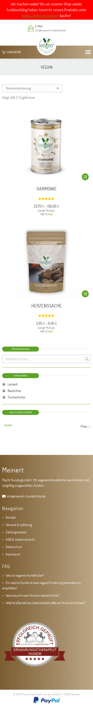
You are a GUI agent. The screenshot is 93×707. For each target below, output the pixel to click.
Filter (8, 425)
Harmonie (47, 189)
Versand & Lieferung (19, 524)
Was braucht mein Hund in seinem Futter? (32, 595)
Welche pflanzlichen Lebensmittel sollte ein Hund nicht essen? (45, 602)
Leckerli (13, 384)
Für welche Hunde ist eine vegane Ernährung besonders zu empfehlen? (41, 585)
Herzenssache (46, 305)
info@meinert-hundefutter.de (50, 30)
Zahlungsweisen (16, 532)
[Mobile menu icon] (88, 52)
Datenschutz (14, 546)
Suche (86, 359)
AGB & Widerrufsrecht (20, 539)
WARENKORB (14, 52)
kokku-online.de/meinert (40, 15)
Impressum (13, 554)
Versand (49, 213)
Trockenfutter (17, 397)
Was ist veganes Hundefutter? (25, 575)
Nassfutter (14, 390)
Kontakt (11, 517)
